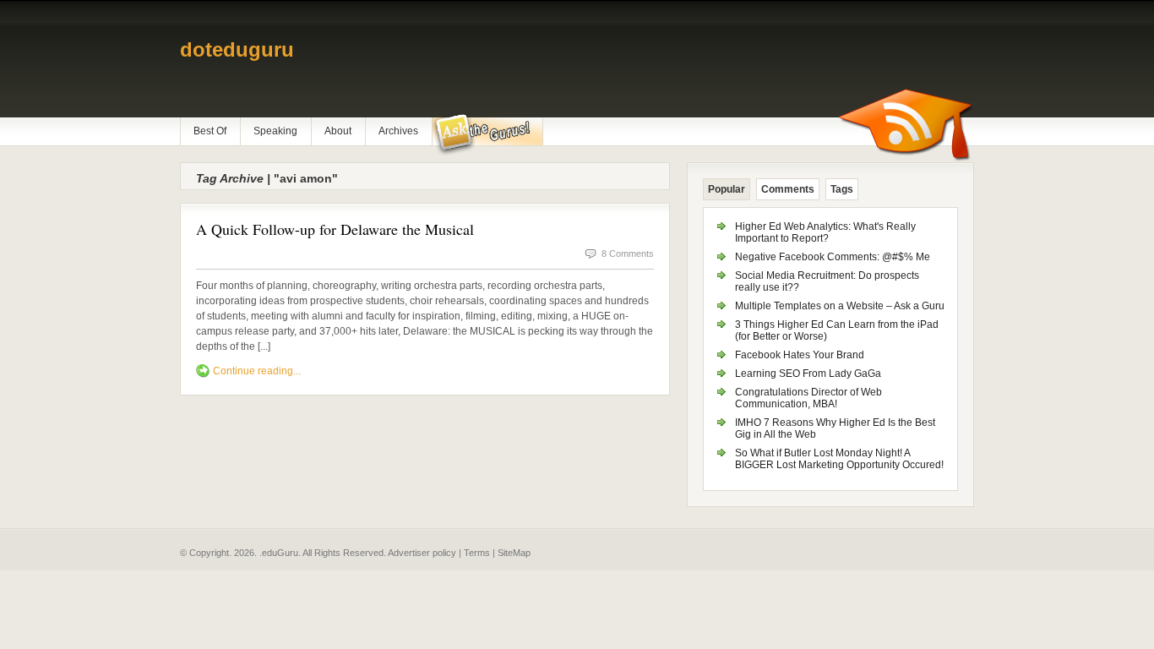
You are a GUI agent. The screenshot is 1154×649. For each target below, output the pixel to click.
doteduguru (237, 49)
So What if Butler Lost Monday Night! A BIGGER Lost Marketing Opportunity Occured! (839, 459)
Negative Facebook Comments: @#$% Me (832, 257)
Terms (477, 553)
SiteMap (514, 553)
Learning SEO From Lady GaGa (808, 373)
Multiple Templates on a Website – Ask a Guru (839, 306)
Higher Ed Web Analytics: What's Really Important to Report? (825, 232)
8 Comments (627, 253)
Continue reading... (257, 371)
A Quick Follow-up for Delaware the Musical (335, 229)
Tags (841, 189)
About (337, 131)
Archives (398, 131)
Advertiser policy (422, 553)
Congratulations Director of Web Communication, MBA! (808, 398)
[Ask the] (487, 134)
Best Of (209, 131)
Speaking (275, 131)
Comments (787, 189)
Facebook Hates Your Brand (799, 355)
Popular (726, 189)
